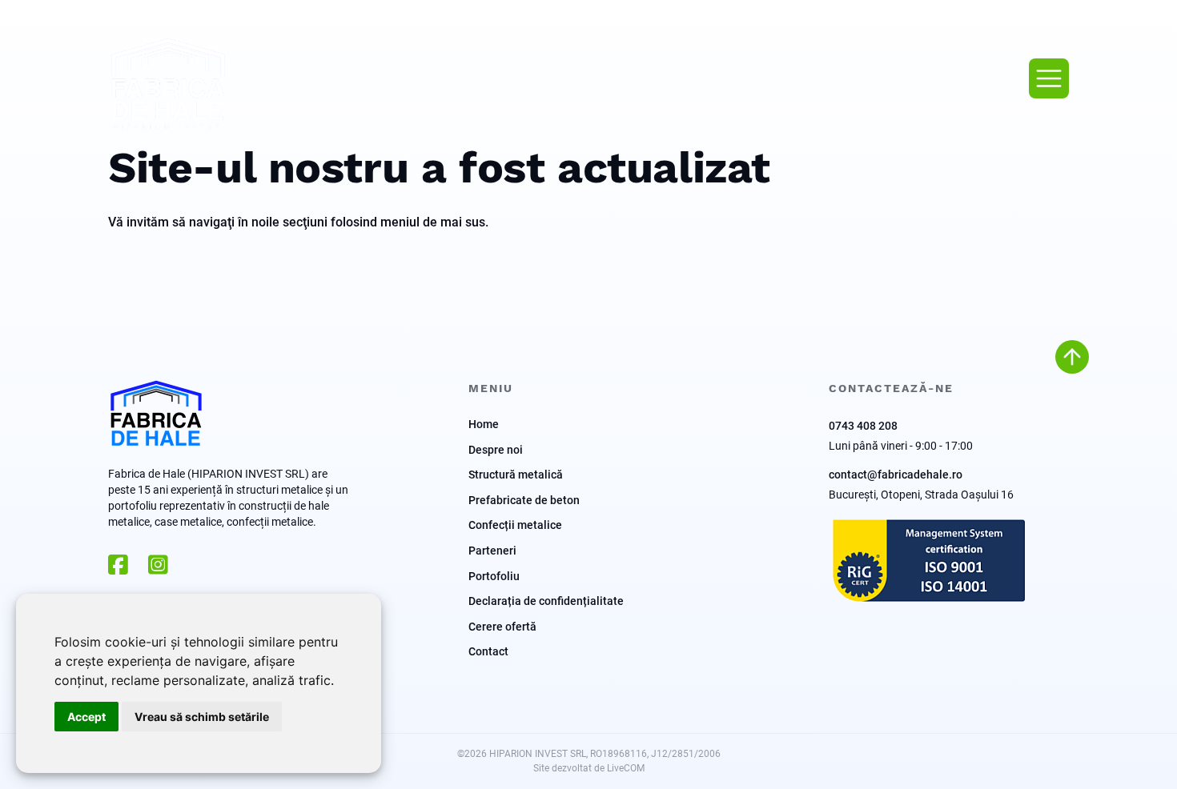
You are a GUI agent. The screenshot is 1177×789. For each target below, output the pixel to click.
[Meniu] (1049, 78)
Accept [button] (86, 716)
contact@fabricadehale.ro (895, 474)
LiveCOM (626, 767)
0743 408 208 (863, 425)
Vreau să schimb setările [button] (202, 716)
